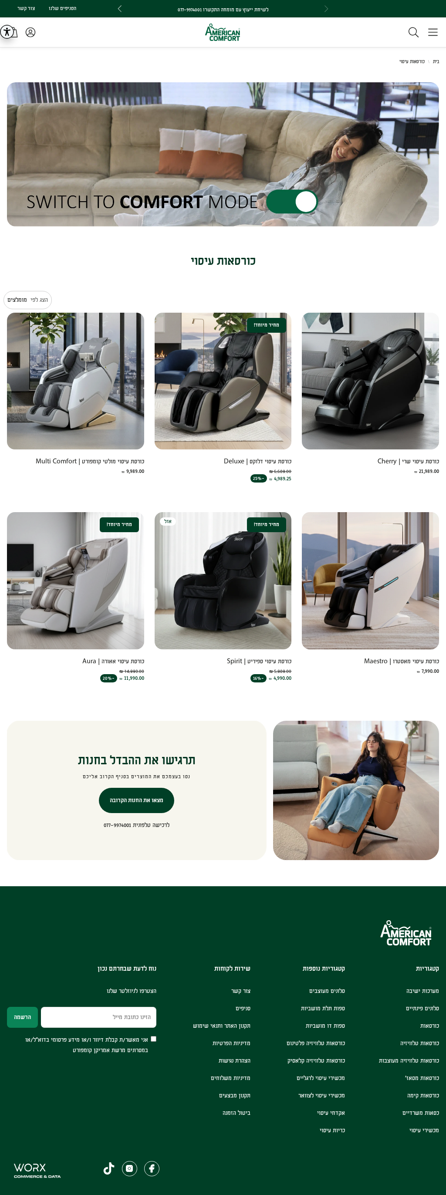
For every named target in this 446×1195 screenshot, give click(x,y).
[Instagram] (129, 1168)
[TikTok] (109, 1168)
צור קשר (26, 8)
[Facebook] (151, 1168)
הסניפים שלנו (62, 8)
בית (436, 62)
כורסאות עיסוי (412, 62)
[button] (433, 32)
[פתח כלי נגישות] (7, 32)
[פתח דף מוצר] (370, 381)
